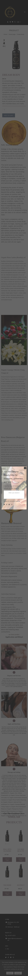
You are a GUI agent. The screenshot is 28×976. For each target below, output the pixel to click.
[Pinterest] (9, 504)
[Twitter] (4, 504)
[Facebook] (6, 504)
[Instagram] (12, 504)
